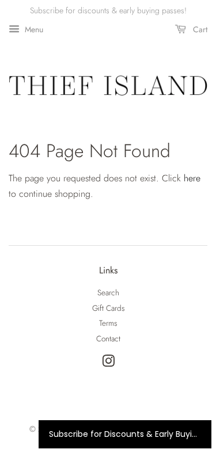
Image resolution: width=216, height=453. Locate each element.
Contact (108, 338)
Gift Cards (108, 308)
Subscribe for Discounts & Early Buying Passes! (125, 434)
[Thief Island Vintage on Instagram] (108, 363)
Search (108, 292)
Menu (32, 29)
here (192, 178)
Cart (199, 29)
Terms (108, 323)
